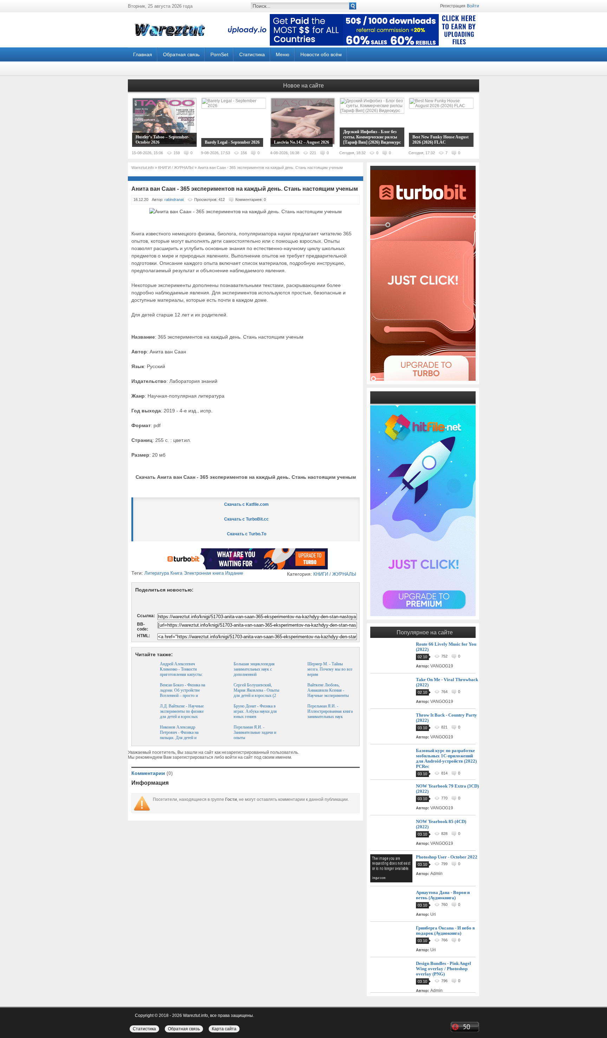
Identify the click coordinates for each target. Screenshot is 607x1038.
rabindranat (174, 199)
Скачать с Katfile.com (246, 504)
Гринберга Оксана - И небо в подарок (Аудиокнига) (445, 930)
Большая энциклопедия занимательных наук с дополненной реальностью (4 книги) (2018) (254, 674)
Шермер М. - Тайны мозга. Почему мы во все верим (329, 669)
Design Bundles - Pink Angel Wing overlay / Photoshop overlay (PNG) (443, 969)
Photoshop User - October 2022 (446, 857)
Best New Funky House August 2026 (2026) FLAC (440, 140)
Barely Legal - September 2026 (232, 142)
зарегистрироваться (192, 757)
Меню (282, 54)
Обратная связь (181, 54)
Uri (433, 914)
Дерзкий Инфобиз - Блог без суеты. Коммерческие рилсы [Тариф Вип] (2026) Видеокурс (372, 137)
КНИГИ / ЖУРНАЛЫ (334, 574)
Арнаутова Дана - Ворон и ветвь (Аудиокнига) (443, 895)
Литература (156, 573)
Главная (142, 54)
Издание (234, 573)
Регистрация (452, 6)
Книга (176, 573)
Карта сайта (224, 1028)
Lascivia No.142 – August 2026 (301, 142)
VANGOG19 (441, 666)
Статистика (252, 54)
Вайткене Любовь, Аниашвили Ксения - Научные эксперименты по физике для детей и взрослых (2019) (328, 696)
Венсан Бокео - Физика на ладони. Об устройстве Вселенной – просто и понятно (182, 693)
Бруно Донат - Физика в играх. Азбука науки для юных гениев (255, 711)
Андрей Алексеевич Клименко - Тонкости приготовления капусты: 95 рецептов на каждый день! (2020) (181, 674)
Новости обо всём (321, 54)
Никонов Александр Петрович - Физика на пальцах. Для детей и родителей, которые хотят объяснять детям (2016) (182, 738)
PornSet (219, 54)
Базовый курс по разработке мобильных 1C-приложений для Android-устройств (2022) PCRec (446, 758)
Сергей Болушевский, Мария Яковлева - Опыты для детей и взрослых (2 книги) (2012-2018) (256, 693)
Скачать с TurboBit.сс (246, 519)
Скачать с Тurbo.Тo (246, 533)
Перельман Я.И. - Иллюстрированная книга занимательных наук (330, 711)
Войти (473, 6)
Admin (436, 873)
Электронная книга (204, 573)
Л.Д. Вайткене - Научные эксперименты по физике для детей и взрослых (182, 711)
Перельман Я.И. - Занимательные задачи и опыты (255, 732)
